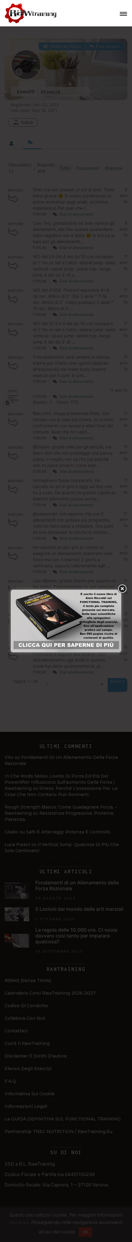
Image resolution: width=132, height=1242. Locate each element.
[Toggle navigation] (123, 14)
